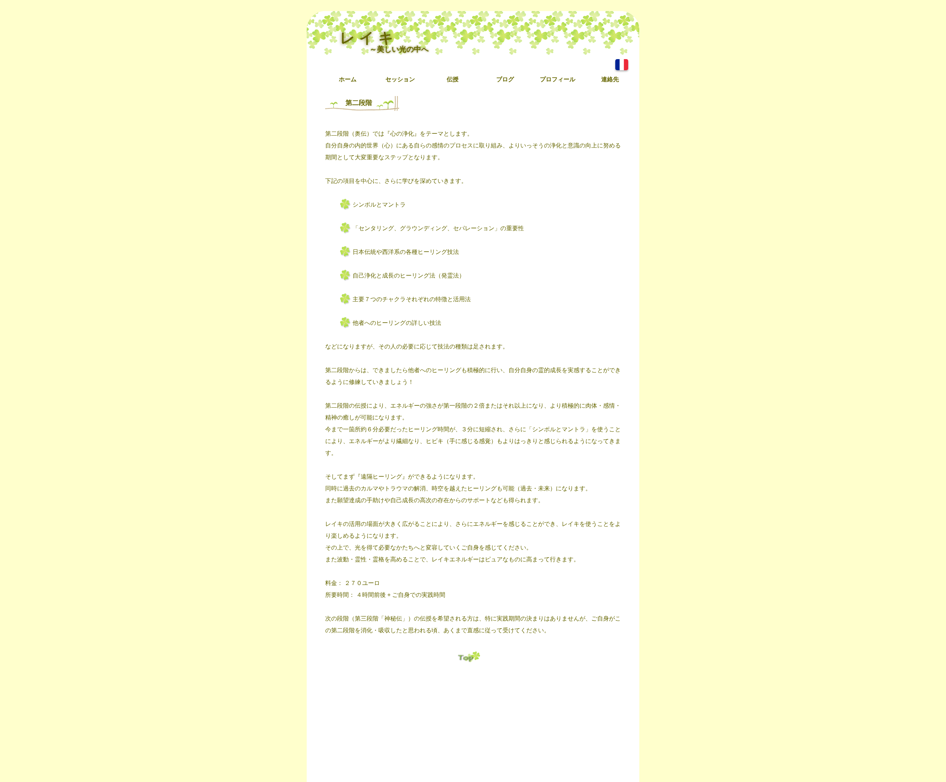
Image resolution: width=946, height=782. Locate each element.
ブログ (505, 79)
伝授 (453, 79)
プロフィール (557, 79)
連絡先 (610, 79)
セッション (400, 79)
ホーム (348, 79)
